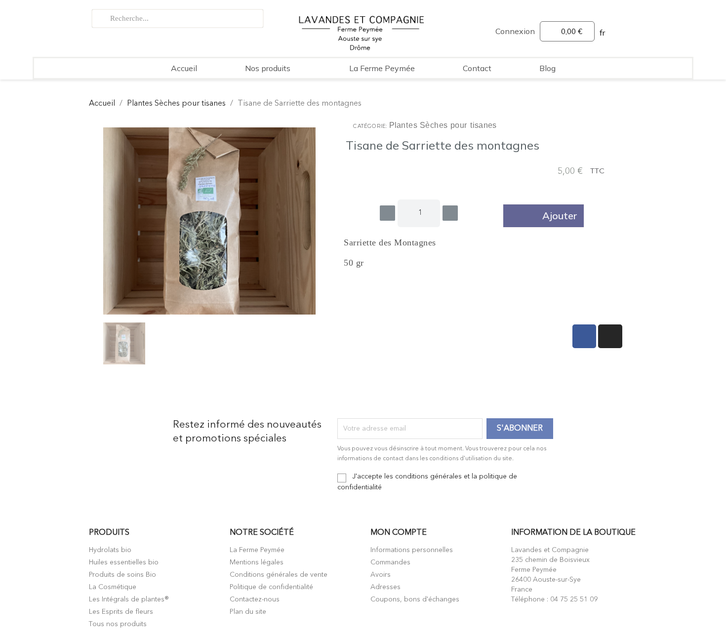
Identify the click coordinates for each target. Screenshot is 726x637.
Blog (547, 68)
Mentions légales (256, 562)
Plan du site (248, 611)
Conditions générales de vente (278, 574)
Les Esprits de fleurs (121, 611)
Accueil (184, 68)
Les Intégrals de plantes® (129, 599)
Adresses (385, 587)
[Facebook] (584, 336)
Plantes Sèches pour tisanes (443, 125)
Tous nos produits (118, 624)
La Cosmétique (112, 587)
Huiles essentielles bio (124, 562)
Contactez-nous (255, 599)
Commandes (390, 562)
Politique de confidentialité (271, 587)
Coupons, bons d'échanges (414, 599)
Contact (477, 68)
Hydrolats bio (110, 550)
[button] (543, 215)
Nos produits (267, 68)
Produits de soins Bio (122, 574)
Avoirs (380, 574)
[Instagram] (610, 336)
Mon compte (398, 533)
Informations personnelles (411, 550)
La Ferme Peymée (382, 68)
